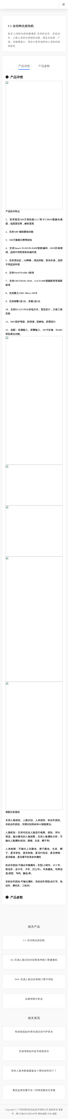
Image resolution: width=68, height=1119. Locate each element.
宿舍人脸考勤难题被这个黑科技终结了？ (34, 1070)
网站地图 (42, 1114)
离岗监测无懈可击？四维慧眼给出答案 (34, 1090)
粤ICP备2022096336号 (26, 1114)
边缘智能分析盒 (34, 999)
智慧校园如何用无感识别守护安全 (34, 1031)
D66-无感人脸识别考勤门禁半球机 (34, 979)
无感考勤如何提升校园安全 (34, 1051)
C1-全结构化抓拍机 (34, 940)
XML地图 (52, 1114)
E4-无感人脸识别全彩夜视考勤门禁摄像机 (34, 960)
